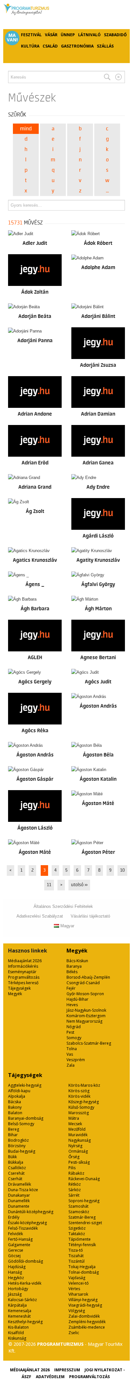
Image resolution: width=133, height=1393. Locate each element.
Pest (70, 1032)
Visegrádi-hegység (85, 1305)
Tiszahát (76, 1255)
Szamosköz (78, 1211)
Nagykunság (79, 1140)
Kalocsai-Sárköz (22, 1299)
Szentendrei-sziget (85, 1222)
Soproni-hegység (83, 1200)
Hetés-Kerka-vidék (24, 1283)
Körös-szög (78, 1091)
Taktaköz (76, 1233)
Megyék (15, 993)
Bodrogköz (18, 1140)
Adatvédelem (50, 1376)
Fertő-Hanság (20, 1239)
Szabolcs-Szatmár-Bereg (88, 1043)
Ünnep (68, 35)
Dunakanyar (19, 1195)
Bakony (15, 1107)
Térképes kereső (23, 982)
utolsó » (79, 884)
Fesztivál (31, 35)
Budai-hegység (21, 1151)
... (107, 191)
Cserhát (15, 1178)
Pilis (72, 1167)
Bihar (13, 1134)
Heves (72, 1004)
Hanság (15, 1272)
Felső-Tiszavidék (23, 1228)
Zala (70, 1065)
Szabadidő (115, 35)
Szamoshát (78, 1206)
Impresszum (67, 1370)
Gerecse (15, 1250)
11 (49, 884)
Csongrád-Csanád (83, 982)
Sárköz (74, 1189)
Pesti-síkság (79, 1162)
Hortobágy (18, 1288)
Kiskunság (17, 1338)
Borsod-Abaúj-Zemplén (88, 977)
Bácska (14, 1102)
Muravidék (77, 1134)
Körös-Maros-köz (84, 1085)
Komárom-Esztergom (86, 1015)
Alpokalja (16, 1096)
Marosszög (78, 1112)
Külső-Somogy (81, 1107)
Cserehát (16, 1173)
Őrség (73, 1156)
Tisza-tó (75, 1250)
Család (50, 46)
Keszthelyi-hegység (25, 1321)
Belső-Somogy (21, 1123)
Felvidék (15, 1233)
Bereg (13, 1129)
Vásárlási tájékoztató (90, 916)
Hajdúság (17, 1266)
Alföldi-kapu (19, 1091)
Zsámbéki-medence (86, 1327)
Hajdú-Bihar (77, 999)
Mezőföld (77, 1129)
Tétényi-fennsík (82, 1244)
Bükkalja (15, 1162)
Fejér (71, 988)
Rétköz (74, 1184)
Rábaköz (76, 1173)
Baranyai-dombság (25, 1118)
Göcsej (14, 1255)
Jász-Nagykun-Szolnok (86, 1010)
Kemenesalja (19, 1310)
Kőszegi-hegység (83, 1102)
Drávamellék (19, 1184)
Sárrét (73, 1195)
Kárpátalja (17, 1305)
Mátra (73, 1118)
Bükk (12, 1156)
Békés (71, 971)
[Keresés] (107, 77)
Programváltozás (23, 977)
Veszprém (75, 1059)
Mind (26, 129)
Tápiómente (79, 1239)
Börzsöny (17, 1145)
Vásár (51, 35)
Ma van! (12, 37)
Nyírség (75, 1145)
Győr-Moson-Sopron (85, 993)
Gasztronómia (77, 46)
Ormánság (78, 1151)
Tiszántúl (76, 1261)
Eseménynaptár (22, 971)
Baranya (74, 966)
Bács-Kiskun (77, 960)
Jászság (15, 1294)
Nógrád (73, 1026)
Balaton (15, 1112)
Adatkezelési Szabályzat (39, 916)
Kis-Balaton (18, 1327)
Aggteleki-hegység (24, 1085)
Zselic (73, 1332)
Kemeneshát (19, 1316)
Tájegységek (19, 988)
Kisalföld (16, 1332)
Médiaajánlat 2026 (25, 960)
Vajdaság (76, 1277)
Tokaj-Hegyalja (82, 1266)
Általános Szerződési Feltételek (63, 906)
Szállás (105, 46)
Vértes (74, 1288)
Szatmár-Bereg (82, 1217)
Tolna (71, 1048)
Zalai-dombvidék (84, 1316)
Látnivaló (89, 35)
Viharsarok (78, 1294)
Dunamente (18, 1206)
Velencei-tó (78, 1283)
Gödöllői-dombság (25, 1261)
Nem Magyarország (84, 1021)
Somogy (73, 1037)
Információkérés (23, 966)
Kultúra (30, 46)
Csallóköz (17, 1167)
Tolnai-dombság (83, 1272)
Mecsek (75, 1123)
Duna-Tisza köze (23, 1189)
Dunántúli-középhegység (30, 1211)
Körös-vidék (79, 1096)
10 (122, 870)
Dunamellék (19, 1200)
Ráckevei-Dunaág (84, 1178)
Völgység (76, 1310)
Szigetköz (77, 1228)
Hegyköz (16, 1277)
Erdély (13, 1217)
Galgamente (19, 1244)
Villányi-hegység (82, 1299)
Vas (69, 1054)
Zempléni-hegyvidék (87, 1321)
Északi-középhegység (27, 1222)
